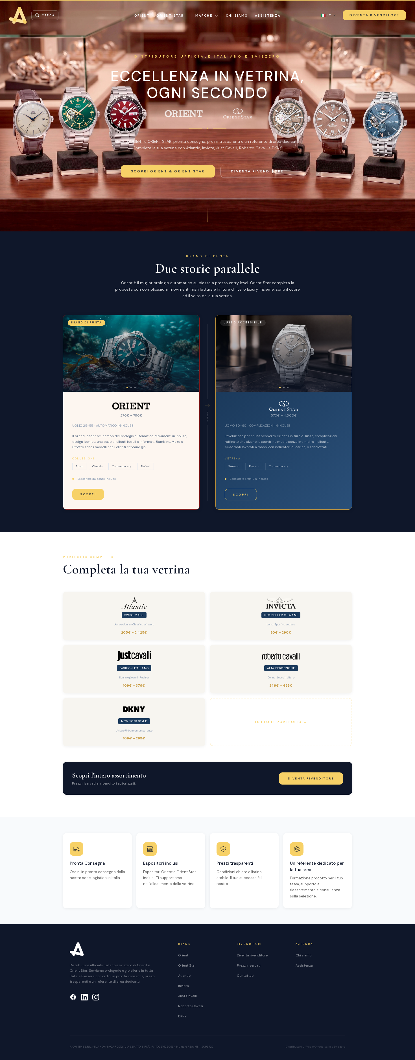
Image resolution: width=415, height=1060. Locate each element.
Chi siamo (237, 15)
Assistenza (268, 15)
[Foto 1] (127, 387)
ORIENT (142, 15)
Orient (183, 955)
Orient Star (187, 965)
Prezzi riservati (249, 965)
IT (326, 15)
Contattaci (245, 975)
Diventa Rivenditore (374, 15)
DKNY (182, 1016)
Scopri (88, 494)
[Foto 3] (135, 387)
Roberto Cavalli (190, 1006)
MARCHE (203, 15)
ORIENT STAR (170, 15)
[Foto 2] (131, 387)
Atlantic (184, 975)
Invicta (183, 986)
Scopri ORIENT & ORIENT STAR (168, 171)
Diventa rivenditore (257, 171)
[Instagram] (95, 997)
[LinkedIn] (84, 997)
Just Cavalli (187, 996)
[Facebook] (73, 997)
